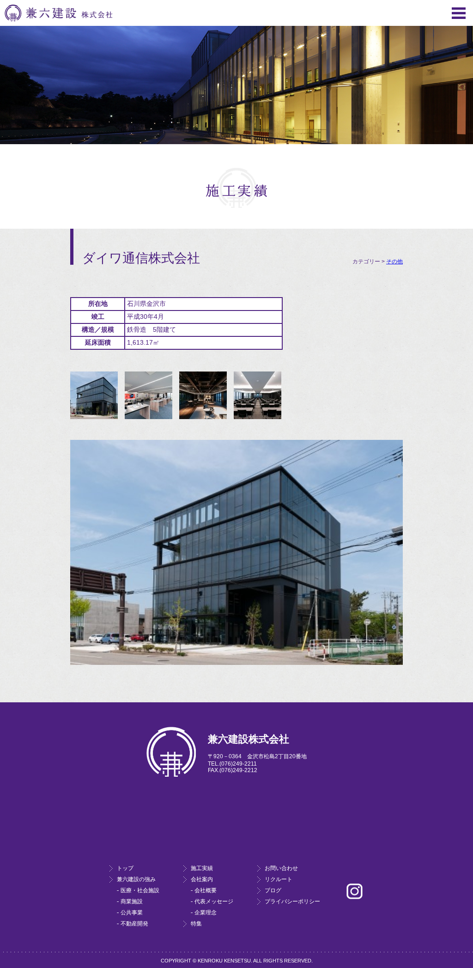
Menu (459, 13)
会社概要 (205, 890)
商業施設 (132, 901)
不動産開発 (134, 923)
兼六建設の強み (136, 879)
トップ (125, 868)
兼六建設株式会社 (58, 13)
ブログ (273, 890)
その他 (394, 261)
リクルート (278, 879)
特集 (196, 923)
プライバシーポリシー (292, 901)
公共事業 (132, 912)
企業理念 (205, 912)
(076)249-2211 (238, 764)
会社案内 (202, 879)
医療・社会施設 (140, 890)
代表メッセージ (213, 901)
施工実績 (202, 868)
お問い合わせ (281, 868)
